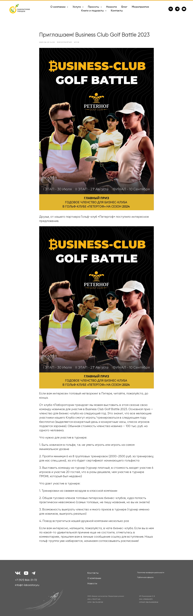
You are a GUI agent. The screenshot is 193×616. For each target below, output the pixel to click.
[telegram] (177, 9)
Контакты (117, 10)
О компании (94, 578)
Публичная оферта (145, 577)
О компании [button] (58, 7)
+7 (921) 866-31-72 (26, 580)
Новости (111, 7)
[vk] (170, 9)
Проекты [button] (94, 7)
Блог (124, 7)
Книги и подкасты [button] (92, 10)
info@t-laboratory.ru (27, 585)
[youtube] (184, 9)
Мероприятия (140, 7)
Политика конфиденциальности (150, 573)
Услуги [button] (77, 7)
